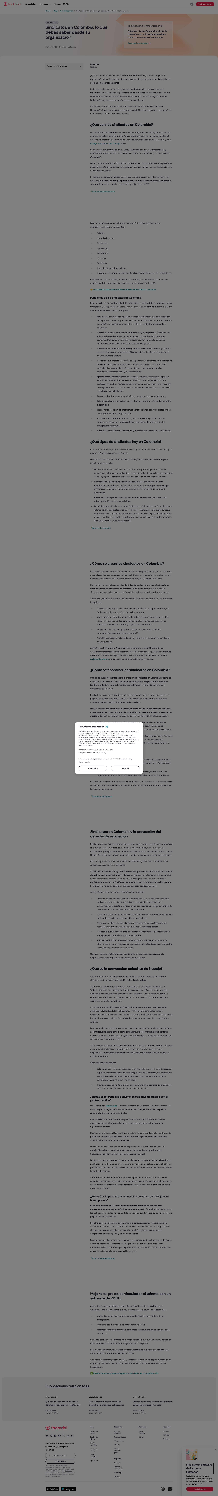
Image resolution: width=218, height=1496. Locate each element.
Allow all (125, 768)
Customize (93, 768)
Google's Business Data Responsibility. (92, 753)
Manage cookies (84, 762)
